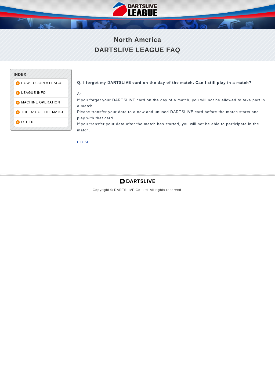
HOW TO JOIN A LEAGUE (42, 83)
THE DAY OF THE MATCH (43, 112)
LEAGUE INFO (33, 93)
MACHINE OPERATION (40, 102)
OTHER (27, 122)
